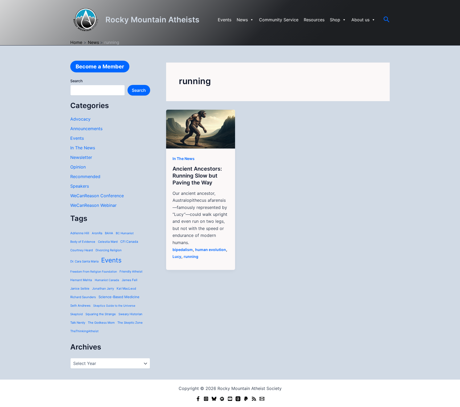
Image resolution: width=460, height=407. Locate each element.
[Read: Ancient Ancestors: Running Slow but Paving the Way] (200, 128)
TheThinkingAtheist (84, 331)
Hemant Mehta (81, 280)
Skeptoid (76, 314)
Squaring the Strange (100, 314)
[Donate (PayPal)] (246, 398)
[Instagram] (206, 398)
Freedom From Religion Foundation (93, 271)
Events (224, 19)
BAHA (109, 233)
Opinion (78, 167)
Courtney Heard (81, 250)
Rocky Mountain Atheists (152, 19)
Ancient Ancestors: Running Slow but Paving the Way (197, 176)
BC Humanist (125, 233)
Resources (314, 19)
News (242, 19)
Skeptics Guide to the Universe (114, 305)
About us (360, 19)
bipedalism (182, 249)
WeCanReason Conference (97, 195)
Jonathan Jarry (103, 288)
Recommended (85, 176)
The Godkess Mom (101, 322)
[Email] (262, 398)
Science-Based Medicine (118, 297)
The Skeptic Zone (130, 322)
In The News (82, 147)
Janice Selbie (79, 288)
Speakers (79, 186)
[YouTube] (230, 398)
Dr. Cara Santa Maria (84, 261)
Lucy (176, 256)
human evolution (210, 249)
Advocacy (80, 119)
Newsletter (81, 157)
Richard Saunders (83, 297)
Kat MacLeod (126, 288)
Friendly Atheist (131, 271)
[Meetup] (222, 398)
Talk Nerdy (77, 322)
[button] (386, 19)
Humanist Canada (107, 280)
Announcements (86, 128)
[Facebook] (198, 398)
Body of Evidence (82, 242)
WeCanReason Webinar (93, 205)
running (191, 256)
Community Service (278, 19)
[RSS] (254, 398)
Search (76, 81)
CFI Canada (129, 242)
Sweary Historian (130, 314)
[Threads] (238, 398)
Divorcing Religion (109, 250)
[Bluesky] (214, 398)
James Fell (129, 280)
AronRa (97, 233)
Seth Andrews (80, 305)
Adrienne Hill (79, 233)
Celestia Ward (108, 242)
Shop (335, 19)
